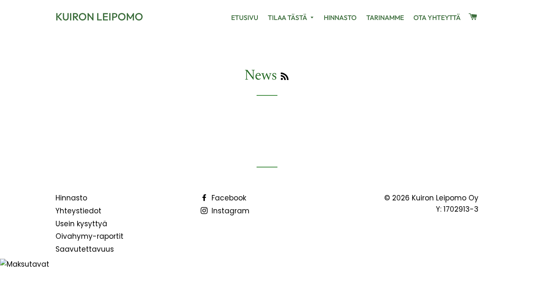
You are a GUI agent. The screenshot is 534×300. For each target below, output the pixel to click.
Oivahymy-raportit (89, 236)
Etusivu (244, 17)
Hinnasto (340, 17)
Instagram (229, 211)
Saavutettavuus (84, 249)
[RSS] (284, 77)
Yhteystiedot (78, 211)
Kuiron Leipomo (99, 16)
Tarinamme (385, 17)
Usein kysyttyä (81, 224)
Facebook (227, 198)
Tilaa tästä (288, 17)
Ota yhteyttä (437, 17)
